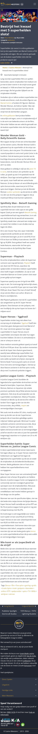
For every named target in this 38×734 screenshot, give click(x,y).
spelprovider (16, 591)
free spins (19, 585)
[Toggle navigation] (34, 4)
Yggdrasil (25, 323)
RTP (8, 591)
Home (5, 67)
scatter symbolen (13, 192)
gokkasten (27, 661)
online (3, 591)
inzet (14, 588)
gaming (28, 585)
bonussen (28, 665)
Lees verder (6, 63)
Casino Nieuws (15, 67)
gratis (34, 585)
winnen (12, 594)
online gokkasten (8, 115)
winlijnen (4, 594)
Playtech (27, 263)
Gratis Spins (6, 588)
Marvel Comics (6, 103)
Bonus (7, 585)
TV (29, 591)
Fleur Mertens (9, 38)
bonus (33, 531)
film (13, 585)
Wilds (34, 591)
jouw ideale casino (27, 653)
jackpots (21, 588)
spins (25, 591)
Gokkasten (11, 40)
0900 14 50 (11, 712)
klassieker (29, 588)
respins (24, 405)
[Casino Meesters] (12, 4)
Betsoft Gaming (30, 212)
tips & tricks (31, 656)
